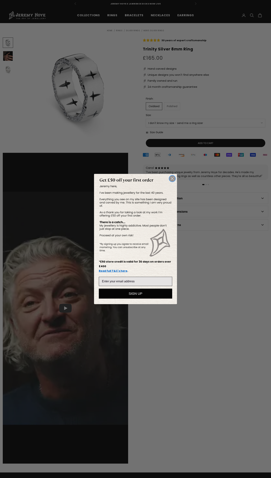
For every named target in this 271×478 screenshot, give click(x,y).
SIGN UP (135, 293)
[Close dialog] (172, 178)
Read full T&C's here (113, 271)
